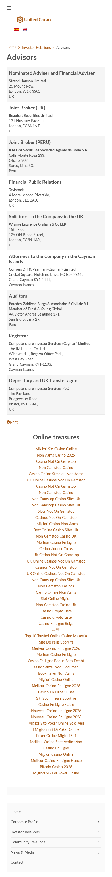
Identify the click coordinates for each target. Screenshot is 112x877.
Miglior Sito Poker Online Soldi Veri (56, 723)
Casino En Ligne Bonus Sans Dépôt (56, 661)
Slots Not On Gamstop (56, 511)
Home (11, 47)
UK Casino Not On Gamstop (56, 555)
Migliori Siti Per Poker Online (56, 773)
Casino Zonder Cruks (56, 549)
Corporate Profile (24, 822)
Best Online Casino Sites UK (56, 530)
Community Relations (28, 842)
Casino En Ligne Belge (56, 624)
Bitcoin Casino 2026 (56, 767)
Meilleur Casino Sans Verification (56, 742)
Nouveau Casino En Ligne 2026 (56, 711)
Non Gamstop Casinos (56, 586)
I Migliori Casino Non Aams (56, 524)
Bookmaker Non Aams (56, 673)
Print (14, 422)
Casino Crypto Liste (56, 611)
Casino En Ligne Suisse (56, 692)
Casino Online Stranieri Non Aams (56, 474)
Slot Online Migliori (56, 599)
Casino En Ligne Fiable (56, 705)
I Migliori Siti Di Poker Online (56, 730)
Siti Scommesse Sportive (56, 698)
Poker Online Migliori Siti (56, 736)
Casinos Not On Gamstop (56, 518)
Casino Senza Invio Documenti (56, 667)
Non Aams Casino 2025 (56, 455)
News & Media (22, 852)
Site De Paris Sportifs (56, 642)
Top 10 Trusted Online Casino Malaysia (56, 636)
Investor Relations (36, 48)
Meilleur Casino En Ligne (56, 543)
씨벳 (56, 630)
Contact (17, 863)
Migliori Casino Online (56, 680)
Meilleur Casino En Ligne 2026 (56, 649)
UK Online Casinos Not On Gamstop (56, 480)
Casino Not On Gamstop (56, 462)
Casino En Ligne (56, 748)
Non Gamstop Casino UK (56, 536)
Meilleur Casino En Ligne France (56, 761)
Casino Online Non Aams (56, 592)
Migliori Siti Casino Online (56, 449)
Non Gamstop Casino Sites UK (56, 499)
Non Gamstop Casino (56, 468)
